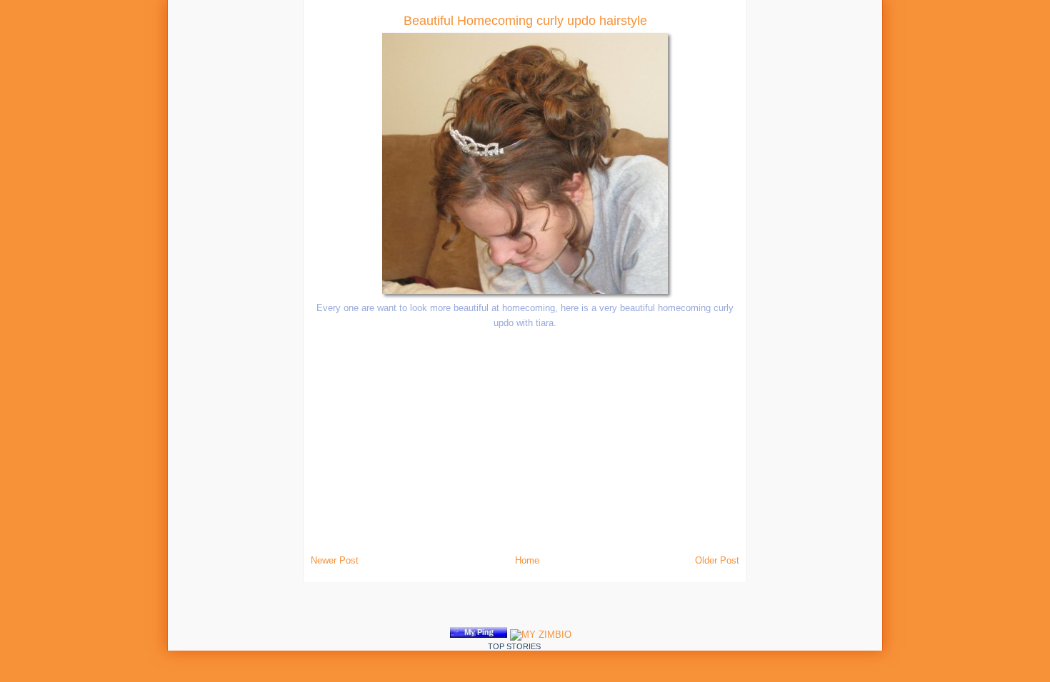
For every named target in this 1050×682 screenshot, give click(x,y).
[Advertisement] (204, 214)
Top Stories (514, 646)
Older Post (717, 560)
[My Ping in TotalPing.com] (478, 634)
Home (527, 560)
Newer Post (335, 560)
